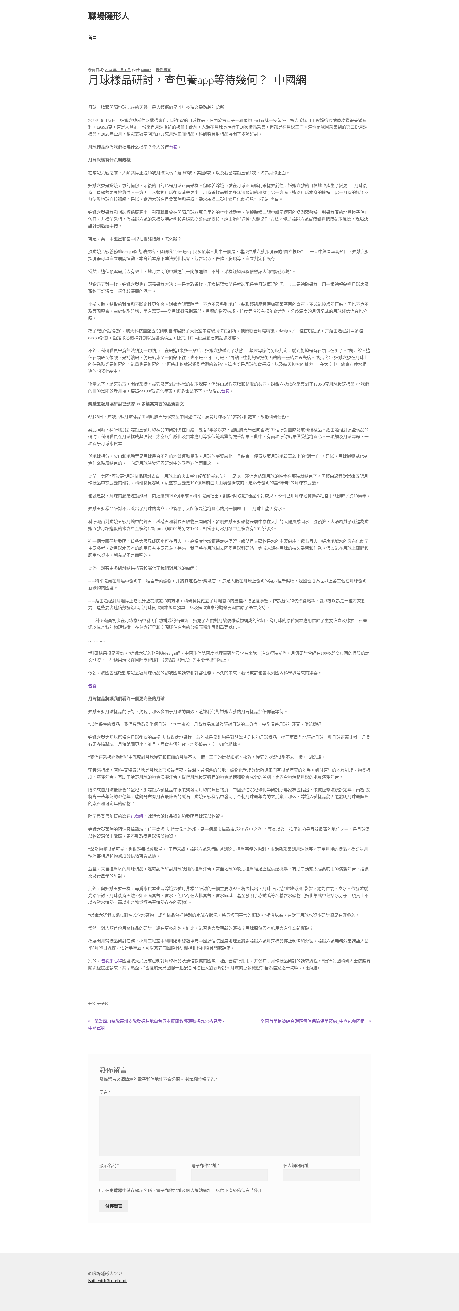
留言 (104, 1092)
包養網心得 (111, 960)
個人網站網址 (296, 1165)
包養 (173, 147)
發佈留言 (163, 69)
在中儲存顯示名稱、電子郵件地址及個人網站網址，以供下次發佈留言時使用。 (186, 1190)
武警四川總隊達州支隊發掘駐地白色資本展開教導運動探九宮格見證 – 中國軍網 (156, 1025)
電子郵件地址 (205, 1165)
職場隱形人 (108, 16)
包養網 (137, 816)
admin (146, 69)
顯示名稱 (109, 1165)
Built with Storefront (107, 1280)
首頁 (92, 37)
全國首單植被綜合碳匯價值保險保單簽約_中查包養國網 (313, 1021)
